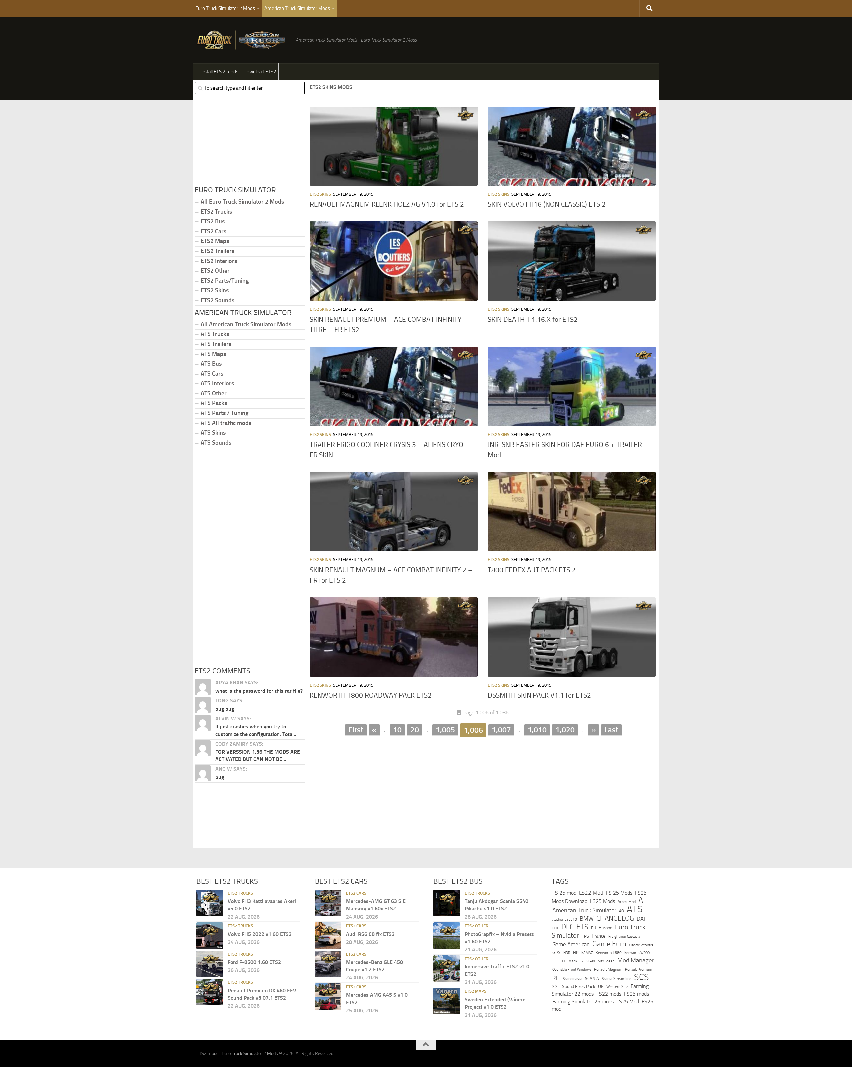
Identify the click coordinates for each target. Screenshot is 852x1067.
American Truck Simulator (584, 910)
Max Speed (606, 961)
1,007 (501, 729)
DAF (642, 918)
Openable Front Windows (571, 969)
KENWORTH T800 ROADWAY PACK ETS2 (371, 695)
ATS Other (214, 393)
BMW (587, 918)
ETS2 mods (207, 1053)
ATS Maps (213, 354)
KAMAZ (587, 952)
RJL (556, 978)
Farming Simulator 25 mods (583, 1001)
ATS (635, 909)
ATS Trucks (215, 334)
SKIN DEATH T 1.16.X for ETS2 (533, 319)
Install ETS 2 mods (219, 72)
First (355, 729)
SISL (555, 986)
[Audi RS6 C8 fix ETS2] (328, 935)
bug (219, 777)
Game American (571, 944)
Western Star (617, 986)
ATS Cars (212, 373)
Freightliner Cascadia (624, 936)
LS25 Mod (627, 1001)
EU (593, 927)
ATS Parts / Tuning (224, 413)
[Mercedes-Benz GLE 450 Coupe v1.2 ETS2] (328, 964)
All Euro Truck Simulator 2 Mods (242, 201)
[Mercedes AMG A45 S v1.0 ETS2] (328, 996)
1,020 (565, 729)
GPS (556, 952)
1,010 (537, 729)
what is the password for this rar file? (259, 691)
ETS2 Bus (213, 221)
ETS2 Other (215, 270)
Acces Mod (627, 901)
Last (611, 729)
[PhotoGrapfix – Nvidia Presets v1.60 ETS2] (446, 935)
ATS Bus (211, 363)
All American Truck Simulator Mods (246, 324)
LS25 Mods (602, 901)
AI (641, 900)
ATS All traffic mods (226, 423)
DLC (567, 926)
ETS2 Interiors (219, 261)
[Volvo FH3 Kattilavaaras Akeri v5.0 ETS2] (209, 903)
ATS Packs (214, 403)
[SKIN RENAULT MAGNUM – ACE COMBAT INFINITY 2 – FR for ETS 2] (394, 511)
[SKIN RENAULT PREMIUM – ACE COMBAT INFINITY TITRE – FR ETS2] (394, 261)
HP (576, 952)
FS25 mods (636, 994)
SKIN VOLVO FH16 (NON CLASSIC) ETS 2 (547, 204)
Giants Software (641, 945)
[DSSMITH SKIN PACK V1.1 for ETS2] (572, 637)
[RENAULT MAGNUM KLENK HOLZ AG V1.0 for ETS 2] (394, 146)
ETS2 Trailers (217, 251)
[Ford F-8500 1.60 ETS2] (209, 964)
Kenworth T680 (609, 952)
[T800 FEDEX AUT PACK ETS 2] (572, 511)
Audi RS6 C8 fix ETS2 (370, 934)
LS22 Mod (591, 892)
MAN (590, 961)
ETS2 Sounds (217, 300)
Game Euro (609, 943)
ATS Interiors (217, 383)
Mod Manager (635, 960)
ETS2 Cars (213, 231)
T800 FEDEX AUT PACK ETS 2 (532, 570)
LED (555, 961)
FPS (585, 936)
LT (564, 961)
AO (621, 911)
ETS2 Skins (320, 194)
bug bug (224, 709)
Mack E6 (575, 961)
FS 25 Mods (619, 893)
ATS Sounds (216, 442)
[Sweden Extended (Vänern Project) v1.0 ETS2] (446, 1001)
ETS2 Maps (215, 241)
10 (397, 729)
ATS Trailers (216, 344)
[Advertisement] (483, 789)
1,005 (445, 729)
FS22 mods (608, 994)
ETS (582, 927)
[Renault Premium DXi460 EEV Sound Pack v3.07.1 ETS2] (209, 992)
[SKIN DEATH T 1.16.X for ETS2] (572, 261)
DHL (555, 928)
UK (601, 986)
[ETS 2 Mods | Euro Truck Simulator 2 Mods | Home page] (242, 40)
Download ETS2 (259, 72)
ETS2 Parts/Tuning (225, 280)
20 (414, 729)
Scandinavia (572, 978)
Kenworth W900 (637, 953)
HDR (566, 953)
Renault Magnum (608, 969)
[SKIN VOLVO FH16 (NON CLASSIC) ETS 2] (572, 146)
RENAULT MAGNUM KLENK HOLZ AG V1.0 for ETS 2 (387, 204)
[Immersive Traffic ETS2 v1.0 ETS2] (446, 968)
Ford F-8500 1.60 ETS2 (254, 962)
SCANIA (592, 978)
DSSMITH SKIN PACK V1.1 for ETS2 (539, 695)
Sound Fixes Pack (578, 986)
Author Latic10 (564, 919)
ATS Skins (213, 432)
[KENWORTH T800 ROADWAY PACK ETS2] (394, 637)
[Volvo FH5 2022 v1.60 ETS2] (209, 935)
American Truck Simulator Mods (297, 8)
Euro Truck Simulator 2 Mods (225, 8)
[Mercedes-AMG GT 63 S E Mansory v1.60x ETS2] (328, 903)
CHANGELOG (615, 918)
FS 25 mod (564, 893)
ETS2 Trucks (216, 211)
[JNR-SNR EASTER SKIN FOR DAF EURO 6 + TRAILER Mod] (572, 386)
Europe (605, 928)
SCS (641, 977)
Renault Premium (638, 969)
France (599, 936)
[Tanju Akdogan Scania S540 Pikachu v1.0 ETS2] (446, 903)
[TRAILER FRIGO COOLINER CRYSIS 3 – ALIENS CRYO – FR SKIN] (394, 386)
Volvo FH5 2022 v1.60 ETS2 (260, 934)
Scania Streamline (616, 978)
